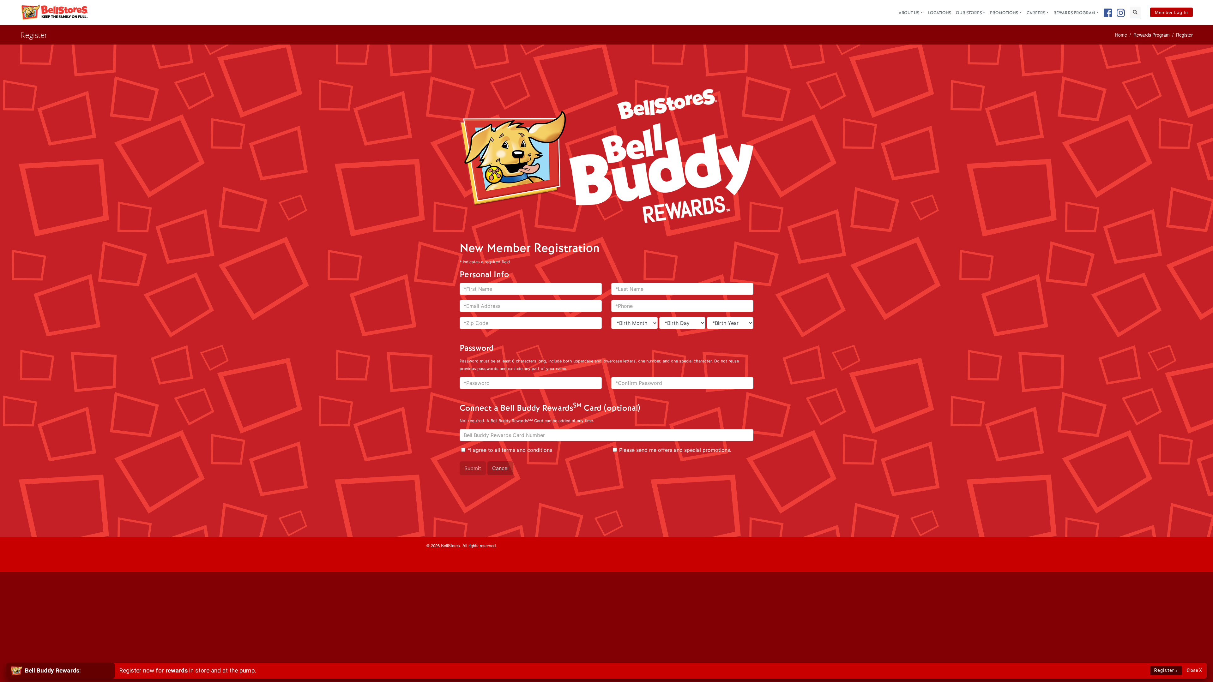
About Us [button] (909, 13)
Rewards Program (1151, 35)
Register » (1166, 670)
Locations (939, 13)
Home (1121, 35)
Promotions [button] (1004, 13)
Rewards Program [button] (1074, 13)
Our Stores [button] (969, 13)
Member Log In (1171, 12)
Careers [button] (1036, 13)
